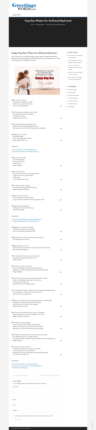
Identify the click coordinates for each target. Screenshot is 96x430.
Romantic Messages (72, 103)
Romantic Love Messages (20, 368)
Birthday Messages (72, 89)
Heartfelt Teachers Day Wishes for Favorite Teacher (75, 73)
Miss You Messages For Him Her (21, 375)
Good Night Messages (73, 98)
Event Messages (71, 92)
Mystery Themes (33, 428)
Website (15, 410)
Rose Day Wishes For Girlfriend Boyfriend (24, 150)
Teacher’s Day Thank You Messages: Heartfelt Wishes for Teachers (75, 67)
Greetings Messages (72, 101)
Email (14, 405)
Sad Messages (71, 106)
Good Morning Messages (73, 95)
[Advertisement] (48, 36)
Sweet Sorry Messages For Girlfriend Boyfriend (50, 375)
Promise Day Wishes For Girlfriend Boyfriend (25, 364)
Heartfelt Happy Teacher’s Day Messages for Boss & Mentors (75, 61)
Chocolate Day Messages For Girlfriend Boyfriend (27, 219)
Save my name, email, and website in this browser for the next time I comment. (34, 416)
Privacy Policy (16, 15)
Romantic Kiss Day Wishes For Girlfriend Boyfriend (27, 366)
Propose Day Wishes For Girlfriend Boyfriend (25, 151)
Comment (16, 386)
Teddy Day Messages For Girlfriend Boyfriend (26, 221)
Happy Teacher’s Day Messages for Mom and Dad (75, 56)
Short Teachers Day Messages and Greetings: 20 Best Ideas (75, 78)
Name (14, 399)
